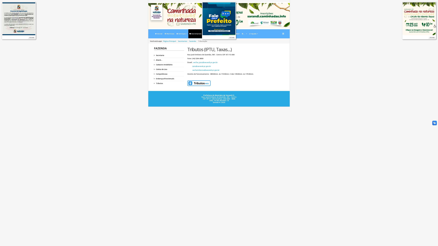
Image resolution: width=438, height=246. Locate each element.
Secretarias (196, 34)
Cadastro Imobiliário (163, 65)
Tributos (159, 83)
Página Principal (169, 41)
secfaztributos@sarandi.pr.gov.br (203, 70)
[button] (436, 27)
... (244, 34)
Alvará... (158, 60)
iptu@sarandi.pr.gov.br (199, 66)
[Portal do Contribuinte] (224, 83)
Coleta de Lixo (161, 69)
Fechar (31, 37)
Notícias (170, 34)
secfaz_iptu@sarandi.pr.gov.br (205, 62)
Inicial (159, 34)
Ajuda (253, 34)
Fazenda (192, 41)
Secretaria (159, 55)
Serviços (182, 34)
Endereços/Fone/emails (164, 79)
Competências (161, 74)
